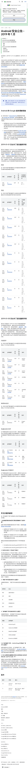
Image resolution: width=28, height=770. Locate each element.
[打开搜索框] (19, 1)
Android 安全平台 (13, 116)
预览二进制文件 (4, 713)
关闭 (14, 15)
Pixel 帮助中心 (4, 746)
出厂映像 (3, 715)
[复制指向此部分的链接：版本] (5, 675)
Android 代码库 (4, 707)
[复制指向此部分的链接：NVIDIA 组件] (10, 403)
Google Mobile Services (6, 753)
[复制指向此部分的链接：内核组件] (7, 341)
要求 (2, 709)
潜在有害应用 (22, 132)
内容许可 (14, 696)
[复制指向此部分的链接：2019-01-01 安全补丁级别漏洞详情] (2, 147)
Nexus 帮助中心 (4, 748)
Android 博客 (4, 730)
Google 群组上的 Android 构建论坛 (8, 736)
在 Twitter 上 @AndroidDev (7, 727)
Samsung (23, 666)
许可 (17, 762)
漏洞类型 (7, 154)
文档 (6, 27)
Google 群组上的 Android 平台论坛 (8, 734)
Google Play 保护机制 (9, 117)
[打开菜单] (2, 1)
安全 (9, 27)
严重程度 (13, 154)
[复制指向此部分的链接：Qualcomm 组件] (12, 429)
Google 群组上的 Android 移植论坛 (8, 738)
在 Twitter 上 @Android (6, 725)
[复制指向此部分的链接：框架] (5, 165)
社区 (9, 762)
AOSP (2, 27)
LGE (2, 667)
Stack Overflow (4, 755)
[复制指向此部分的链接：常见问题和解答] (14, 513)
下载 (2, 711)
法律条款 (13, 762)
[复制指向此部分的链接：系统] (5, 190)
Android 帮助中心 (5, 744)
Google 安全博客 (4, 732)
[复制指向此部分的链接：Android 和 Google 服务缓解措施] (2, 113)
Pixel (6, 667)
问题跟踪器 (3, 757)
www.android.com (5, 750)
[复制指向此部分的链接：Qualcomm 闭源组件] (15, 470)
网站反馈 (4, 764)
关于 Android (4, 762)
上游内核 (9, 361)
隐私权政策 (22, 762)
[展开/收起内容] (7, 38)
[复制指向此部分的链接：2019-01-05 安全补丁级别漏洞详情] (2, 321)
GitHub (2, 720)
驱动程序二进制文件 (5, 717)
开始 (14, 20)
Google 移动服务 (21, 134)
